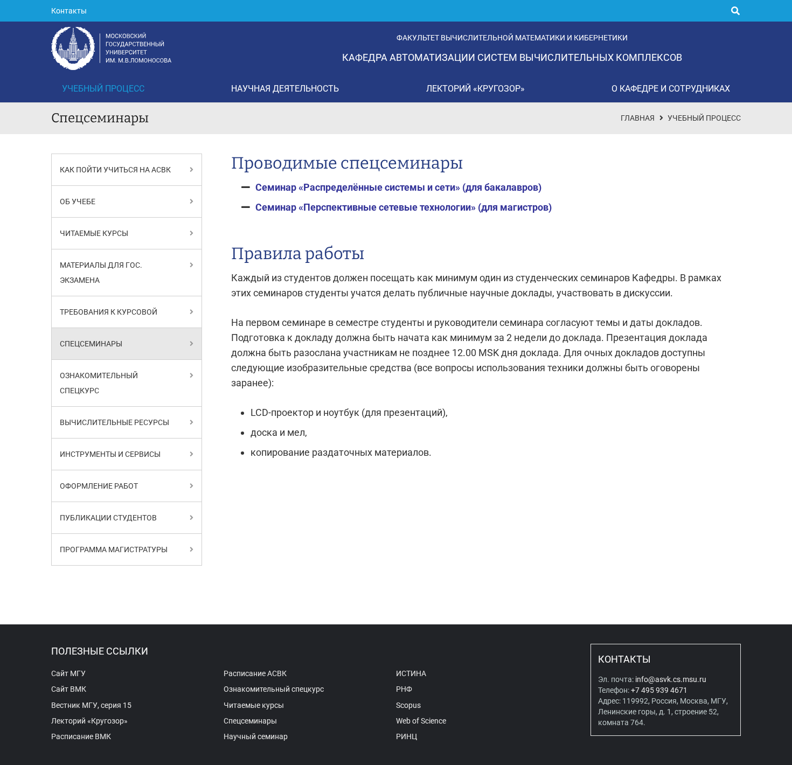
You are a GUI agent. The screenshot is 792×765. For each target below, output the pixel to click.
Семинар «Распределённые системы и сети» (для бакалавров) (398, 187)
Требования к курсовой (108, 312)
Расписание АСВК (255, 673)
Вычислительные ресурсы (114, 422)
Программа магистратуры (114, 549)
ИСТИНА (411, 673)
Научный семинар (256, 736)
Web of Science (421, 721)
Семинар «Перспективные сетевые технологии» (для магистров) (403, 207)
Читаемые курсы (94, 233)
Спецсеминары (91, 343)
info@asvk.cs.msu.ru (670, 679)
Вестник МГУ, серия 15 (91, 705)
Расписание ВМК (81, 736)
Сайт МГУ (68, 673)
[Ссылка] (191, 169)
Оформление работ (99, 486)
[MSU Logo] (111, 48)
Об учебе (77, 201)
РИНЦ (406, 736)
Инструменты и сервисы (110, 454)
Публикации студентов (108, 517)
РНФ (404, 689)
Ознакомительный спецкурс (274, 689)
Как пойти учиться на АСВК (115, 169)
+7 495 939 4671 (659, 690)
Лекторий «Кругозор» (89, 721)
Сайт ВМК (68, 689)
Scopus (408, 705)
